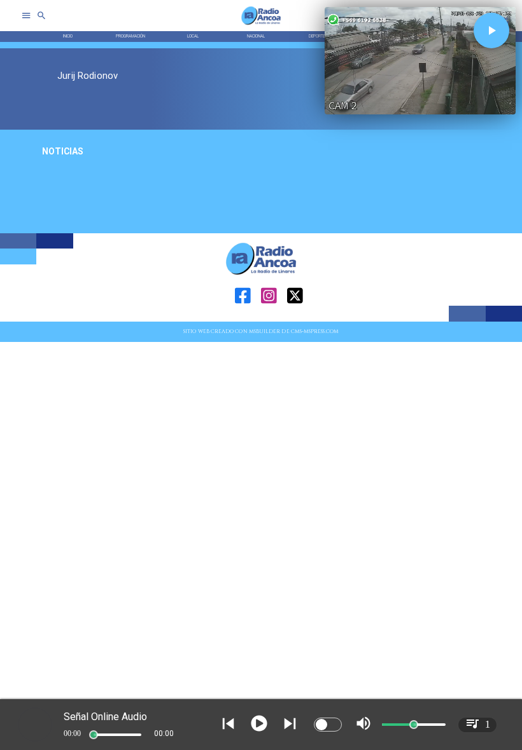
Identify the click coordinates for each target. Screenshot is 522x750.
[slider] (93, 734)
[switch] (328, 725)
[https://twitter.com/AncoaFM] (295, 320)
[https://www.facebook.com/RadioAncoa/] (243, 320)
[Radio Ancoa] (261, 24)
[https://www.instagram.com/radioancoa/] (269, 320)
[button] (491, 30)
